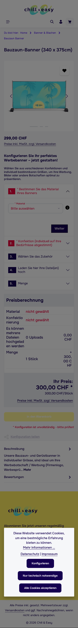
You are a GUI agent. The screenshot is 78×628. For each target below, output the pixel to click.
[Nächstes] (66, 96)
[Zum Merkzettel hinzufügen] (64, 70)
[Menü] (8, 22)
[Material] (67, 207)
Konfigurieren (40, 563)
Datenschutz (30, 554)
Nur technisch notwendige (40, 575)
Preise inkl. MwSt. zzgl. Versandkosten (30, 144)
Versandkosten (14, 610)
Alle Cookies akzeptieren (40, 588)
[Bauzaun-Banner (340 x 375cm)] (39, 96)
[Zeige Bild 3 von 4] (46, 126)
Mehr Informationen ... (39, 548)
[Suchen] (52, 22)
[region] (39, 96)
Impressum (50, 554)
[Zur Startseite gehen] (39, 9)
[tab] (38, 459)
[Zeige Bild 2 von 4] (41, 126)
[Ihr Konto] (61, 22)
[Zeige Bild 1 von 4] (34, 126)
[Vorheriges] (11, 96)
